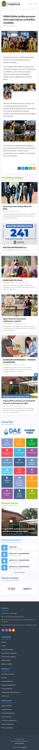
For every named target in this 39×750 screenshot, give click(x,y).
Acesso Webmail (19, 743)
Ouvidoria (4, 678)
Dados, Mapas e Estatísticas (9, 653)
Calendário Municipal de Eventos (10, 692)
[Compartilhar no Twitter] (23, 168)
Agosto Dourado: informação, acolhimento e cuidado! (14, 319)
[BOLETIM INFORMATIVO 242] (19, 234)
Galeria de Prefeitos (6, 664)
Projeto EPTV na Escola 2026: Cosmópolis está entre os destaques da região (19, 402)
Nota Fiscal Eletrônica (7, 724)
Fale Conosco (5, 696)
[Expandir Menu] (30, 4)
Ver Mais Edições (19, 572)
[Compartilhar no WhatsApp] (30, 168)
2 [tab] (33, 509)
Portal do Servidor (6, 709)
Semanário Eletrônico (7, 681)
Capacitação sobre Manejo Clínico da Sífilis (17, 207)
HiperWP (24, 747)
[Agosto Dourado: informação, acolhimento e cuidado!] (19, 305)
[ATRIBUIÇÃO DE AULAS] (19, 266)
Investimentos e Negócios (8, 657)
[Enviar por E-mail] (34, 168)
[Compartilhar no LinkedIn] (26, 168)
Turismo (3, 646)
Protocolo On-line (6, 717)
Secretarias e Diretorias (7, 674)
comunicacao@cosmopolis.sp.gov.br (14, 616)
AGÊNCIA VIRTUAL (6, 706)
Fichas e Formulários (7, 728)
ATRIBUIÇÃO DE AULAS (12, 280)
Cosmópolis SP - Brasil (19, 588)
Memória (4, 642)
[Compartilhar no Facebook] (19, 168)
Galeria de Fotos (6, 660)
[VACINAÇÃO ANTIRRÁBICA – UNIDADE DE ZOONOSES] (19, 346)
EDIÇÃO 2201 (13, 547)
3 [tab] (34, 509)
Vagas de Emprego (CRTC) (8, 685)
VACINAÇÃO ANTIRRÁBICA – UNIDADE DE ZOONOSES (19, 361)
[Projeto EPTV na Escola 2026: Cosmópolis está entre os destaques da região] (19, 387)
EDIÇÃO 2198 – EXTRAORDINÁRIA (19, 567)
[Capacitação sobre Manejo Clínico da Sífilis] (19, 193)
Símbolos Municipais (7, 649)
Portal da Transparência (8, 713)
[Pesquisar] (35, 4)
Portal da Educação (6, 688)
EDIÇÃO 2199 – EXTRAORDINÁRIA (19, 560)
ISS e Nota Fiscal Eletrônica (8, 720)
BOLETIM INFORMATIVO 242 (15, 247)
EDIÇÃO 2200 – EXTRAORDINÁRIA (19, 553)
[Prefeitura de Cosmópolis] (10, 4)
